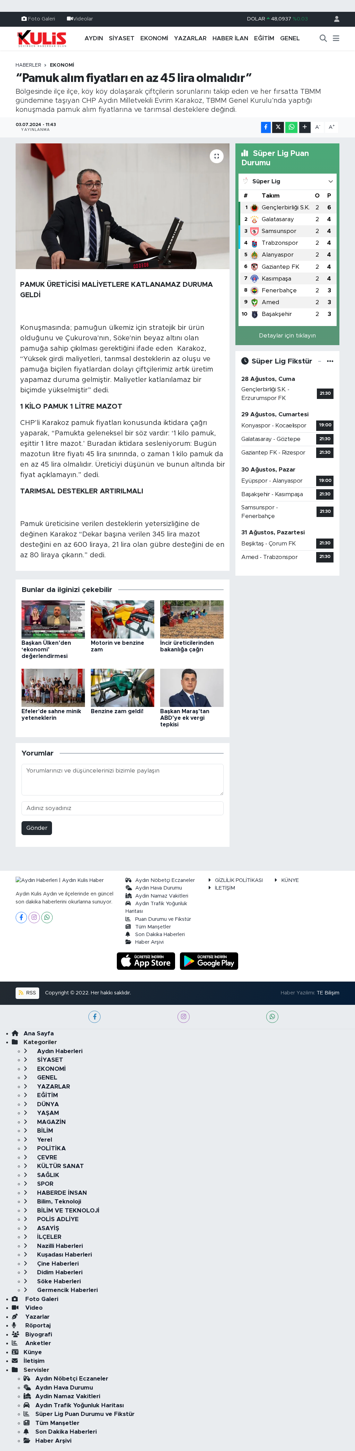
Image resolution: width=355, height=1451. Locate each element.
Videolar (83, 19)
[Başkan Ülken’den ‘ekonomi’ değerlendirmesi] (53, 619)
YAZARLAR (190, 38)
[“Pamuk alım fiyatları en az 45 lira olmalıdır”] (123, 206)
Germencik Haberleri (66, 1290)
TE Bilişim (328, 992)
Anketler (37, 1343)
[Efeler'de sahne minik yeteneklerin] (53, 687)
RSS (30, 992)
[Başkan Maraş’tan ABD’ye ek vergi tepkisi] (192, 687)
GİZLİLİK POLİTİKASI (239, 880)
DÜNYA (47, 1104)
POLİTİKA (50, 1148)
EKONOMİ (154, 38)
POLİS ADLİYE (57, 1219)
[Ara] (323, 38)
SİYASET (122, 38)
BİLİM (44, 1131)
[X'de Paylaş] (278, 127)
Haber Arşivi (149, 942)
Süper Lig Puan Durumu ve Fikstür (85, 1414)
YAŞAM (47, 1113)
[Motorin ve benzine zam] (122, 619)
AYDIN (94, 38)
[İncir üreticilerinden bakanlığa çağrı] (192, 619)
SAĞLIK (47, 1175)
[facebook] (94, 1017)
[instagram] (184, 1017)
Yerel (43, 1140)
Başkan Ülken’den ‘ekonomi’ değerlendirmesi (46, 649)
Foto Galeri (41, 19)
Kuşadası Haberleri (63, 1255)
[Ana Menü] (336, 38)
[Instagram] (34, 917)
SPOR (44, 1184)
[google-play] (209, 961)
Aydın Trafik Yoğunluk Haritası (79, 1405)
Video (33, 1308)
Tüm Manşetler (153, 926)
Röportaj (37, 1325)
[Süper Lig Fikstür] (330, 361)
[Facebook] (21, 917)
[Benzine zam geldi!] (122, 687)
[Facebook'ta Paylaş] (266, 127)
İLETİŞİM (225, 888)
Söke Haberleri (58, 1281)
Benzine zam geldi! (117, 711)
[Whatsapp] (47, 917)
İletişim (34, 1361)
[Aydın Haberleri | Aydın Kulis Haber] (42, 38)
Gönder (36, 828)
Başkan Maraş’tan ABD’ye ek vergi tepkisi (184, 718)
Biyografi (38, 1334)
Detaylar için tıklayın (287, 336)
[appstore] (147, 961)
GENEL (290, 38)
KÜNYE (290, 880)
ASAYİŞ (47, 1228)
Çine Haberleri (57, 1264)
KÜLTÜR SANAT (59, 1166)
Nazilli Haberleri (59, 1246)
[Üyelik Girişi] (333, 19)
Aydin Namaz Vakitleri (161, 896)
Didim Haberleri (59, 1272)
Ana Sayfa (39, 1033)
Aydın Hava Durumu (158, 888)
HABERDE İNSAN (61, 1193)
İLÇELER (48, 1237)
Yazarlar (37, 1317)
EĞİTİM (264, 38)
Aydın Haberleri (59, 1051)
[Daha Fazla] (305, 127)
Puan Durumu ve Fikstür (163, 919)
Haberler (28, 65)
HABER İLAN (230, 38)
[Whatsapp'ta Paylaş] (291, 127)
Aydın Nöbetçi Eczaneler (165, 880)
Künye (33, 1352)
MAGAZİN (50, 1122)
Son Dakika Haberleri (160, 934)
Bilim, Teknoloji (58, 1201)
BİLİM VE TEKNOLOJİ (67, 1211)
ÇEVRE (46, 1157)
